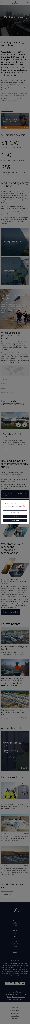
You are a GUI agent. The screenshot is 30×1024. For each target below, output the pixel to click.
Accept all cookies (15, 520)
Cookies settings (15, 512)
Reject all (15, 516)
